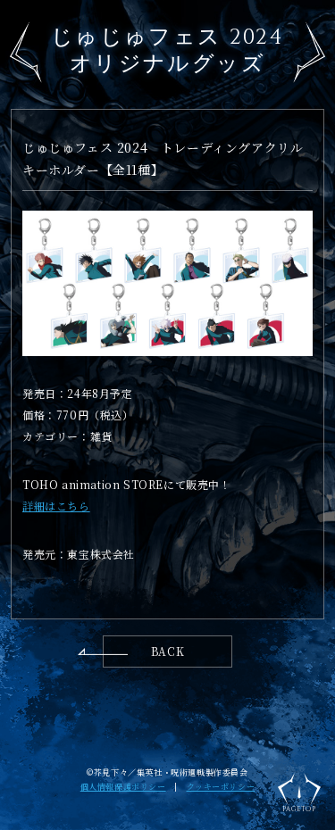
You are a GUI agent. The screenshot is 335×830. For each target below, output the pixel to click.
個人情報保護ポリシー (123, 787)
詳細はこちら (56, 505)
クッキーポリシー (221, 787)
